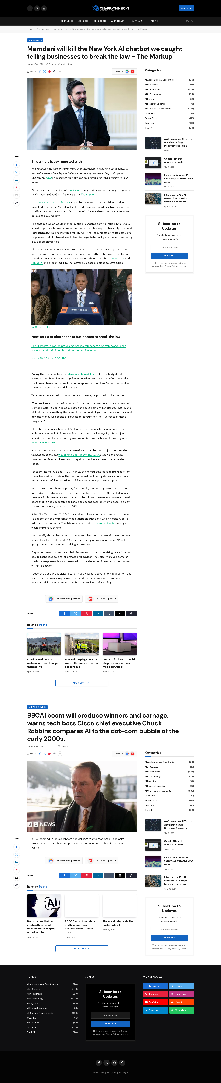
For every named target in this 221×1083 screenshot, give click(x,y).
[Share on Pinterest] (49, 71)
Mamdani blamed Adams (83, 374)
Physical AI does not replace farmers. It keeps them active (42, 663)
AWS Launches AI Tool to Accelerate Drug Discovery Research (178, 142)
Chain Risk (150, 113)
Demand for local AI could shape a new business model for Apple (119, 663)
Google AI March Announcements (173, 160)
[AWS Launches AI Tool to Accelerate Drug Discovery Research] (153, 143)
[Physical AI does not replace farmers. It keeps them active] (44, 644)
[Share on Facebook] (39, 71)
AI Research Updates (155, 103)
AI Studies (67, 21)
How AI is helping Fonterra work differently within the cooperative (81, 663)
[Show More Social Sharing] (60, 71)
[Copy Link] (54, 71)
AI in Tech (100, 21)
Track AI (149, 127)
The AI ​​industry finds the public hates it (118, 923)
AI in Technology (153, 94)
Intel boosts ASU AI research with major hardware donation (175, 198)
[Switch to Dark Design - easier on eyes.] (187, 21)
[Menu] (29, 21)
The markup (116, 258)
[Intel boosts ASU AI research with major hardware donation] (153, 198)
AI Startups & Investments (158, 108)
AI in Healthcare (152, 89)
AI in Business (35, 40)
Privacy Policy (171, 266)
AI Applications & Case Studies (160, 79)
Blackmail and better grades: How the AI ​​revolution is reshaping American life (41, 926)
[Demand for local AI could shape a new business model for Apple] (120, 644)
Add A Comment (82, 683)
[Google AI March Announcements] (153, 162)
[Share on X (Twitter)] (44, 71)
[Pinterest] (17, 188)
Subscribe (186, 8)
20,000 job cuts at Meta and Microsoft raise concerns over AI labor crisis (80, 926)
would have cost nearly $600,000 (79, 454)
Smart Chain (151, 118)
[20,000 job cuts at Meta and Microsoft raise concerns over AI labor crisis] (82, 905)
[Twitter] (17, 172)
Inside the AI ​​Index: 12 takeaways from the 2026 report (179, 179)
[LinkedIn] (17, 180)
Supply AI (137, 21)
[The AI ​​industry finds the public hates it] (120, 905)
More (154, 21)
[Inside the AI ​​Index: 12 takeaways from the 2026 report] (153, 179)
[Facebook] (17, 165)
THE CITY (37, 263)
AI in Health (118, 21)
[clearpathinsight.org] (110, 8)
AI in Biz (83, 21)
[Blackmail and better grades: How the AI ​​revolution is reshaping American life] (44, 905)
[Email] (17, 195)
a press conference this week (52, 202)
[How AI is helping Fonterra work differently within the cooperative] (82, 644)
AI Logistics (150, 99)
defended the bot (106, 523)
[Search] (192, 21)
